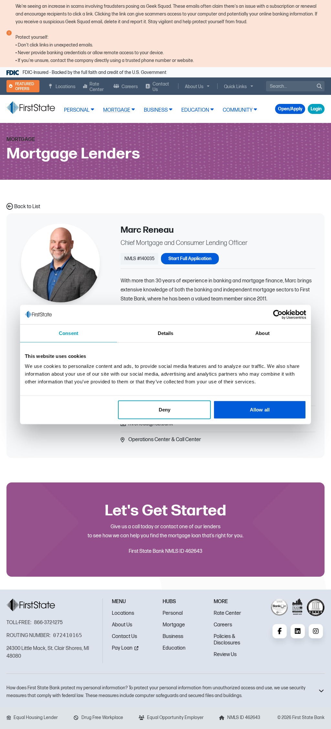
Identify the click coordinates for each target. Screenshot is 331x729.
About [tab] (262, 333)
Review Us (225, 655)
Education (174, 648)
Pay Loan (122, 648)
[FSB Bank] (30, 107)
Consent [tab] (68, 333)
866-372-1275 (48, 623)
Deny (164, 409)
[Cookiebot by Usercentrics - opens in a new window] (278, 314)
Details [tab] (166, 333)
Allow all (260, 409)
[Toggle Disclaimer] (318, 690)
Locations (123, 613)
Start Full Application (189, 258)
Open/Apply (290, 109)
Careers (223, 625)
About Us (122, 625)
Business (173, 636)
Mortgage (174, 625)
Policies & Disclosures (227, 639)
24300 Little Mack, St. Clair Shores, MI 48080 (47, 652)
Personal (173, 613)
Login (316, 109)
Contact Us (124, 636)
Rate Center (227, 613)
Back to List (27, 207)
